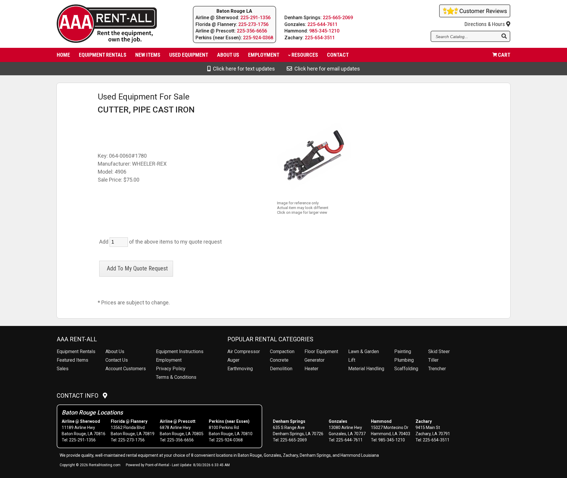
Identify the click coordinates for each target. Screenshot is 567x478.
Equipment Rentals (102, 55)
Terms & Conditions (176, 377)
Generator (314, 360)
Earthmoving (240, 368)
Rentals (76, 351)
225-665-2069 (338, 17)
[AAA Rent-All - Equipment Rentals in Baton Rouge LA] (113, 24)
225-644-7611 (322, 24)
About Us (114, 351)
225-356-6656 (252, 31)
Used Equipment (188, 55)
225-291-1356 (255, 17)
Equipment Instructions (179, 351)
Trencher (437, 368)
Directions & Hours (485, 24)
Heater (311, 368)
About (228, 55)
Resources (304, 55)
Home (63, 55)
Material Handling (366, 368)
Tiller (433, 360)
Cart (504, 55)
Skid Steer (439, 351)
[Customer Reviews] (474, 15)
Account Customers (125, 368)
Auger (233, 360)
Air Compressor (243, 351)
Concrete (279, 360)
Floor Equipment (321, 351)
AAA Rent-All (77, 339)
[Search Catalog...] (504, 37)
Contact (338, 55)
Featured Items (72, 360)
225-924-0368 (258, 37)
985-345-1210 (324, 31)
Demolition (281, 368)
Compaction (282, 351)
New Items (147, 55)
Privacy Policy (170, 368)
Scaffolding (406, 368)
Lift (351, 360)
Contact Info (80, 395)
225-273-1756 (253, 24)
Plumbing (404, 360)
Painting (402, 351)
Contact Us (116, 360)
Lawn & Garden (363, 351)
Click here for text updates (243, 69)
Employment (263, 55)
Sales (63, 368)
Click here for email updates (326, 69)
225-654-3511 (320, 37)
